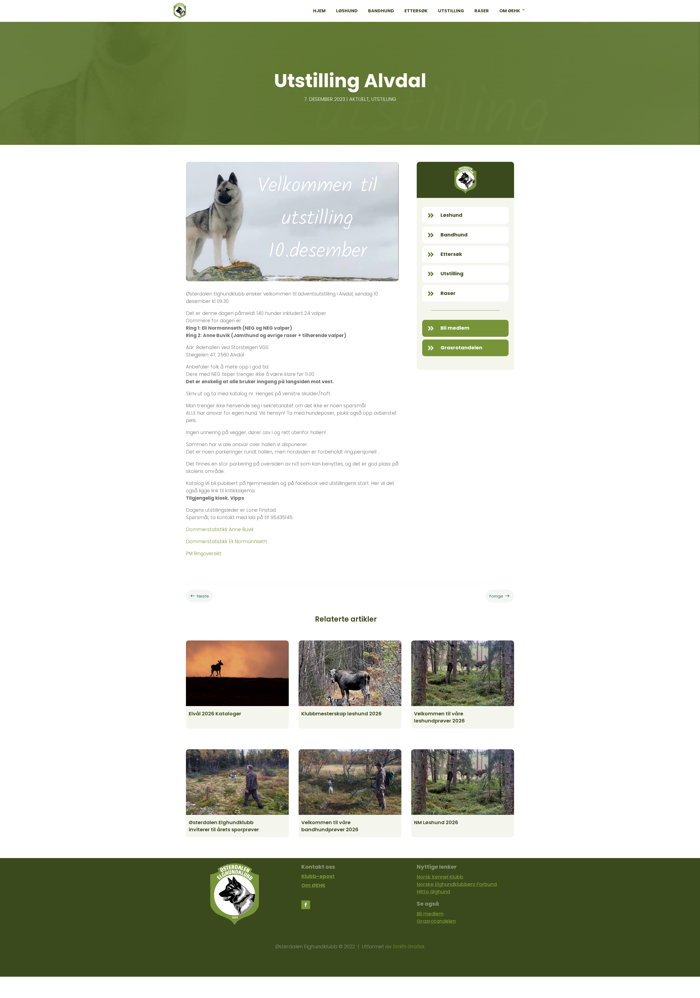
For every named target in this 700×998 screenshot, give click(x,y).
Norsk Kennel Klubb (440, 876)
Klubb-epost (317, 876)
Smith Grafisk (409, 946)
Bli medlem (430, 913)
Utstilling (383, 99)
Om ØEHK (313, 885)
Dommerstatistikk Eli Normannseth (226, 541)
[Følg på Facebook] (305, 904)
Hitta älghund (433, 891)
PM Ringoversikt (203, 553)
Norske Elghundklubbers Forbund (457, 884)
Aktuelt (359, 99)
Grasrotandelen (436, 921)
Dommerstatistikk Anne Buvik (220, 529)
